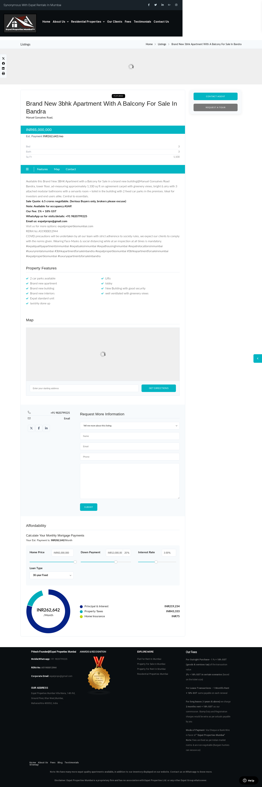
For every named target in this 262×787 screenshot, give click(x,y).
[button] (61, 22)
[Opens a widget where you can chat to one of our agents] (248, 780)
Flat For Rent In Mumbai (149, 659)
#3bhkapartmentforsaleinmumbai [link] (147, 251)
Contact (71, 169)
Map (57, 169)
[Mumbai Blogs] (102, 676)
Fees (128, 21)
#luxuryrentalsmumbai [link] (40, 251)
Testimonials (142, 21)
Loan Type (36, 568)
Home (46, 21)
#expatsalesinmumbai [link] (83, 246)
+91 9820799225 (60, 413)
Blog (60, 763)
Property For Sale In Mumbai (151, 664)
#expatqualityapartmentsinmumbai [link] (47, 246)
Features (42, 169)
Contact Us (161, 21)
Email (67, 418)
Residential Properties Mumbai (152, 674)
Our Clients (114, 21)
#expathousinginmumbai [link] (112, 246)
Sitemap (33, 765)
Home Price (37, 552)
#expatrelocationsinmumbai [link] (145, 246)
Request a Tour (215, 107)
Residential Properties (86, 21)
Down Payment (90, 552)
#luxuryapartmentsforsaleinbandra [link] (79, 256)
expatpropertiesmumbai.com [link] (75, 226)
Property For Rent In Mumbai (151, 669)
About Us (59, 21)
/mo (53, 136)
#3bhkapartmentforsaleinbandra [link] (75, 251)
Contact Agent (215, 96)
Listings (162, 44)
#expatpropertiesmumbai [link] (110, 251)
